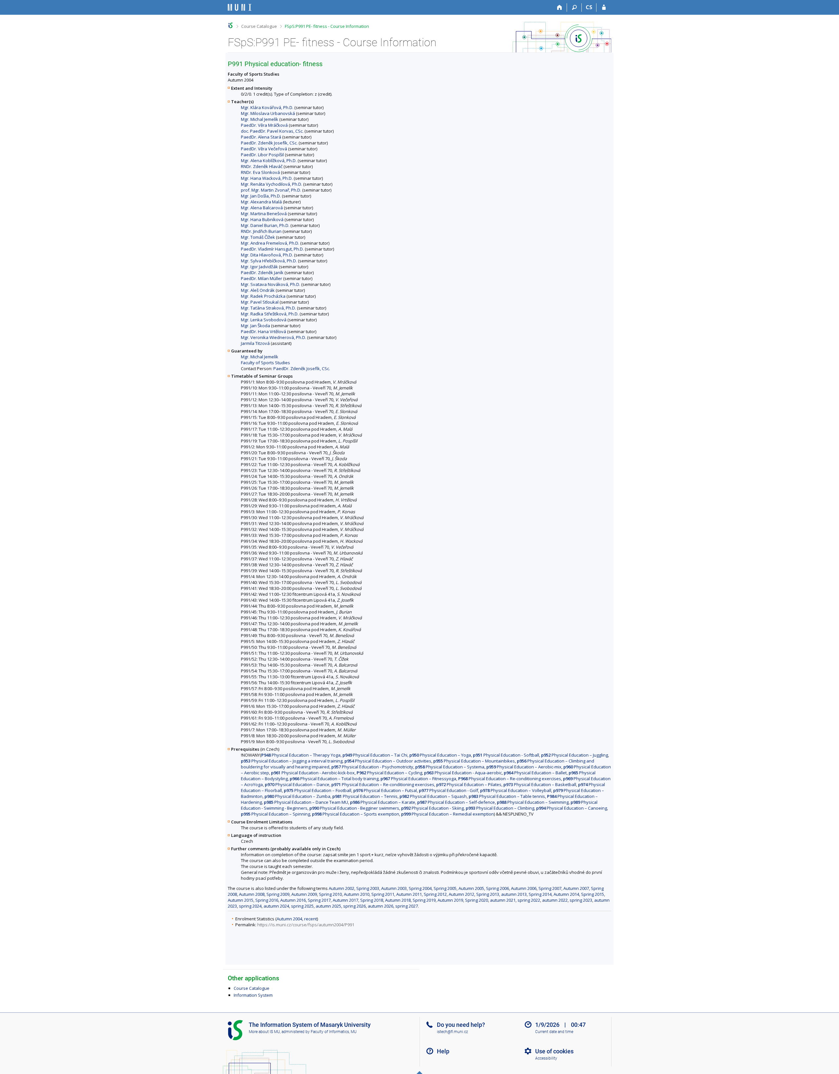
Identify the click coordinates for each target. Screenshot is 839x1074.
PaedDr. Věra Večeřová (264, 149)
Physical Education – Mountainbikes (474, 761)
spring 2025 (302, 906)
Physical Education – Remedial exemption (447, 814)
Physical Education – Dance (297, 784)
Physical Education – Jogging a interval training (291, 761)
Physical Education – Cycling (389, 773)
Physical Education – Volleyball (515, 790)
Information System (253, 995)
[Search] (574, 7)
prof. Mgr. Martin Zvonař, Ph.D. (271, 190)
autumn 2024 (276, 906)
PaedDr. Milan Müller (261, 278)
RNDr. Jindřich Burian (261, 231)
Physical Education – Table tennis (507, 796)
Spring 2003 (367, 888)
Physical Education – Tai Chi (374, 755)
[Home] (559, 7)
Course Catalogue (259, 26)
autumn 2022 (555, 900)
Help (443, 1051)
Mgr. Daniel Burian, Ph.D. (265, 225)
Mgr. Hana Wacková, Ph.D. (267, 178)
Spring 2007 (549, 888)
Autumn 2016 (293, 900)
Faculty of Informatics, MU (334, 1031)
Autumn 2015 (240, 900)
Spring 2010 (330, 894)
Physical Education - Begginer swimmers (354, 808)
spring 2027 (406, 906)
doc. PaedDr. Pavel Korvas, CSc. (272, 131)
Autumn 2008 (251, 894)
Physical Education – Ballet (535, 773)
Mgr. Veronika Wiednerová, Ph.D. (273, 337)
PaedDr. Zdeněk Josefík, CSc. (269, 143)
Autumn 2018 (398, 900)
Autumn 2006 (524, 888)
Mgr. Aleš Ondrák (258, 290)
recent (310, 919)
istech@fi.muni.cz (452, 1031)
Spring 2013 (487, 894)
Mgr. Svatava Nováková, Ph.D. (270, 284)
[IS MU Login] (603, 7)
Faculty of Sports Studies (265, 363)
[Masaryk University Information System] (239, 7)
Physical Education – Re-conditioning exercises (509, 779)
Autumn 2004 (289, 919)
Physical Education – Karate (382, 802)
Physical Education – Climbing (500, 808)
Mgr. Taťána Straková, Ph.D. (268, 308)
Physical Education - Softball (506, 755)
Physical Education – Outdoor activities (387, 761)
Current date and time (554, 1031)
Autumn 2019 (450, 900)
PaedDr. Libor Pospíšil (262, 155)
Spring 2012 (435, 894)
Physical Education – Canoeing (571, 808)
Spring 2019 (424, 900)
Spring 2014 (540, 894)
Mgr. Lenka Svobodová (263, 320)
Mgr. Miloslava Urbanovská (268, 113)
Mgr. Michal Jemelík (259, 119)
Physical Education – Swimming (533, 802)
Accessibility (546, 1058)
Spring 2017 (319, 900)
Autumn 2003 (394, 888)
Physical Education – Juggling (574, 755)
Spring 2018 (371, 900)
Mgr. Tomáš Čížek (258, 237)
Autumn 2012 (461, 894)
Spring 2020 (476, 900)
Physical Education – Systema (449, 767)
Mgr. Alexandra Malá (261, 202)
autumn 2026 (380, 906)
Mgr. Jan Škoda (255, 326)
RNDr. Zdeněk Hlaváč (262, 166)
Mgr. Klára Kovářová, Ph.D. (267, 107)
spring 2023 (581, 900)
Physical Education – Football (317, 790)
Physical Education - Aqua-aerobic (463, 773)
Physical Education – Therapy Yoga (301, 755)
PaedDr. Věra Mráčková (264, 125)
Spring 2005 (445, 888)
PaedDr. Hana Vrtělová (263, 331)
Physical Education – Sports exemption (355, 814)
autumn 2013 (514, 894)
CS (589, 7)
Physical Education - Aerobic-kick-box (313, 773)
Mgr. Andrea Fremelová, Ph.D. (270, 243)
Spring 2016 (266, 900)
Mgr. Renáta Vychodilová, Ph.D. (271, 184)
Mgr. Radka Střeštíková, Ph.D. (270, 314)
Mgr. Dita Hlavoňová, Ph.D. (267, 255)
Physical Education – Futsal (385, 790)
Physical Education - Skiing (432, 808)
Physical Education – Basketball (539, 784)
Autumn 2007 (576, 888)
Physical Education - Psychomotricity (372, 767)
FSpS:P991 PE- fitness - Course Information (327, 26)
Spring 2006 (497, 888)
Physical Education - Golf (448, 790)
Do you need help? (461, 1024)
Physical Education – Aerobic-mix (523, 767)
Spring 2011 (382, 894)
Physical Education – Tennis (365, 796)
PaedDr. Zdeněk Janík (262, 272)
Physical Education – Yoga (440, 755)
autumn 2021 (503, 900)
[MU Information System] (230, 25)
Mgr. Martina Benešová (264, 214)
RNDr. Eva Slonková (260, 172)
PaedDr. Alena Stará (261, 137)
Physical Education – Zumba (297, 796)
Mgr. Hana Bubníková (262, 219)
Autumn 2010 (356, 894)
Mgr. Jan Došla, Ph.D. (261, 196)
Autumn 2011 (409, 894)
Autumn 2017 (345, 900)
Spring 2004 (420, 888)
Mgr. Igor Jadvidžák (259, 267)
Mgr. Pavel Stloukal (260, 302)
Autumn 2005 (471, 888)
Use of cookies (554, 1051)
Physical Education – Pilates (468, 784)
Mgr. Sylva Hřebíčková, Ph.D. (269, 261)
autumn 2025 (328, 906)
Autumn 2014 (566, 894)
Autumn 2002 (341, 888)
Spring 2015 (592, 894)
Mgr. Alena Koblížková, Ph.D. (269, 160)
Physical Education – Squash (433, 796)
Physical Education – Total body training (334, 779)
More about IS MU (264, 1031)
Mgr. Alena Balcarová (262, 208)
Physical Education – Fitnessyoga (418, 779)
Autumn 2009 (304, 894)
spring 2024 (250, 906)
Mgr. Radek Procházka (263, 296)
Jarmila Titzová (255, 343)
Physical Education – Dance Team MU (306, 802)
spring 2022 (528, 900)
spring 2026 (354, 906)
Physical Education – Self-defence (456, 802)
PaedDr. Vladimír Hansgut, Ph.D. (272, 249)
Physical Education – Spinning (275, 814)
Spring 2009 (277, 894)
